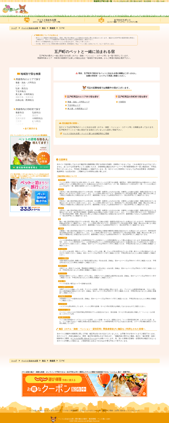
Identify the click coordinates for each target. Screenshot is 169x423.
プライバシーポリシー (88, 410)
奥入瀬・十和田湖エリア (77, 109)
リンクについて (134, 410)
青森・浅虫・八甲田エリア (78, 102)
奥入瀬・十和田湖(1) (25, 94)
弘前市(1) (36, 112)
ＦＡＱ (65, 410)
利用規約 (74, 410)
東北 (44, 28)
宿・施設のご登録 (106, 410)
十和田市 (122, 102)
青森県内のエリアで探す (28, 79)
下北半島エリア (73, 105)
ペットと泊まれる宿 (46, 21)
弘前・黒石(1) (22, 88)
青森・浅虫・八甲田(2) (26, 82)
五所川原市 (20, 118)
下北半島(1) (21, 91)
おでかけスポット (122, 21)
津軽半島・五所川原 (24, 97)
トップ (14, 28)
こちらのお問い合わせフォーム (84, 338)
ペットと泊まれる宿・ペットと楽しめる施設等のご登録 (86, 133)
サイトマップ (56, 410)
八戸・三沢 (20, 85)
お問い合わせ (120, 410)
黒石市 (35, 115)
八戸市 (19, 115)
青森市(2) (20, 112)
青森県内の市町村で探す (28, 109)
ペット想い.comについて (89, 44)
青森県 (52, 28)
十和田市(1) (37, 118)
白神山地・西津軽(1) (25, 100)
